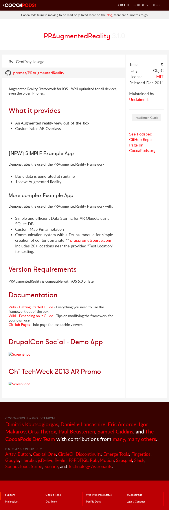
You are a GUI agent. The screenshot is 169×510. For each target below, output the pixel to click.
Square (51, 466)
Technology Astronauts (90, 466)
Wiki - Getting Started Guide (31, 307)
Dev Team (51, 501)
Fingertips (141, 454)
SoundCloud (17, 466)
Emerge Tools (116, 454)
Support (10, 494)
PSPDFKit (78, 460)
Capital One (44, 454)
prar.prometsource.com (90, 240)
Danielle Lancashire (83, 424)
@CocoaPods (134, 494)
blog (109, 15)
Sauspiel (124, 460)
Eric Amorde (122, 424)
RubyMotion (102, 460)
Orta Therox (42, 431)
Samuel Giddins (115, 431)
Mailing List (11, 501)
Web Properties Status (99, 494)
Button (24, 454)
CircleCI (65, 454)
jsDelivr (45, 460)
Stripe (36, 466)
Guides (141, 5)
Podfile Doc (93, 501)
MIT (159, 76)
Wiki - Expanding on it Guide (31, 315)
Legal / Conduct (136, 501)
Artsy (10, 454)
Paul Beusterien (77, 431)
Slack (139, 460)
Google (12, 460)
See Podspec (140, 134)
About (124, 5)
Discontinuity (88, 454)
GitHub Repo (140, 139)
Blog (157, 5)
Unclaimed (138, 99)
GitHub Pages (19, 324)
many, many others (134, 438)
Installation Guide (146, 117)
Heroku (28, 460)
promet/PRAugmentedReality (38, 72)
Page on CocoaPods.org (142, 147)
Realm (60, 460)
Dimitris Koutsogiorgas (31, 424)
